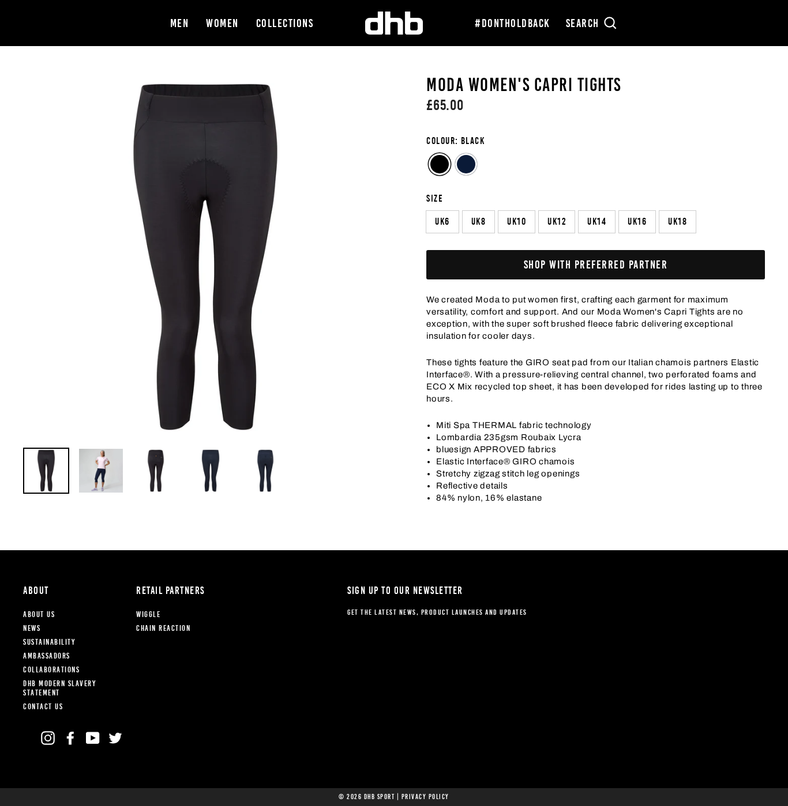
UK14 (596, 221)
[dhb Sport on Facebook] (70, 738)
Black (440, 164)
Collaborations (51, 669)
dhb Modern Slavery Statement (59, 688)
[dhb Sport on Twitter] (115, 738)
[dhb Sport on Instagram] (48, 738)
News (31, 628)
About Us (39, 614)
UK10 (516, 221)
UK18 (677, 221)
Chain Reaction (163, 628)
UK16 (637, 221)
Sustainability (49, 642)
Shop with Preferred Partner (596, 264)
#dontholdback (512, 23)
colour (455, 140)
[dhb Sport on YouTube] (93, 738)
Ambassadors (46, 656)
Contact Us (43, 706)
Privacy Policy (425, 797)
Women (222, 23)
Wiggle (148, 614)
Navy (466, 164)
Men (179, 23)
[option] (205, 257)
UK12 (556, 221)
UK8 (478, 221)
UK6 (442, 221)
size (434, 198)
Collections (285, 23)
